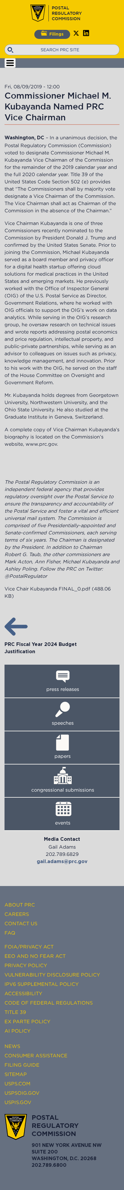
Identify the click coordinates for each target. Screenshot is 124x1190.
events (62, 822)
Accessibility (23, 993)
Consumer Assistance (36, 1055)
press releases (62, 689)
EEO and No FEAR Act (35, 956)
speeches (63, 723)
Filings (56, 34)
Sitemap (16, 1074)
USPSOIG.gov (22, 1093)
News (12, 1046)
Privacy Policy (26, 965)
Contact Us (21, 923)
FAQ (10, 932)
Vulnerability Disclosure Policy (52, 974)
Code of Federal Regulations (49, 1002)
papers (62, 756)
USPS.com (17, 1083)
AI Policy (17, 1030)
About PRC (20, 904)
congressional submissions (62, 790)
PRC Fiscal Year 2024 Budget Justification (41, 648)
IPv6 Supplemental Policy (42, 984)
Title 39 (15, 1012)
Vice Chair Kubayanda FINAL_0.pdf (47, 588)
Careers (17, 914)
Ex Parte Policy (27, 1021)
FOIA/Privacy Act (29, 946)
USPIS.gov (18, 1102)
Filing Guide (22, 1065)
